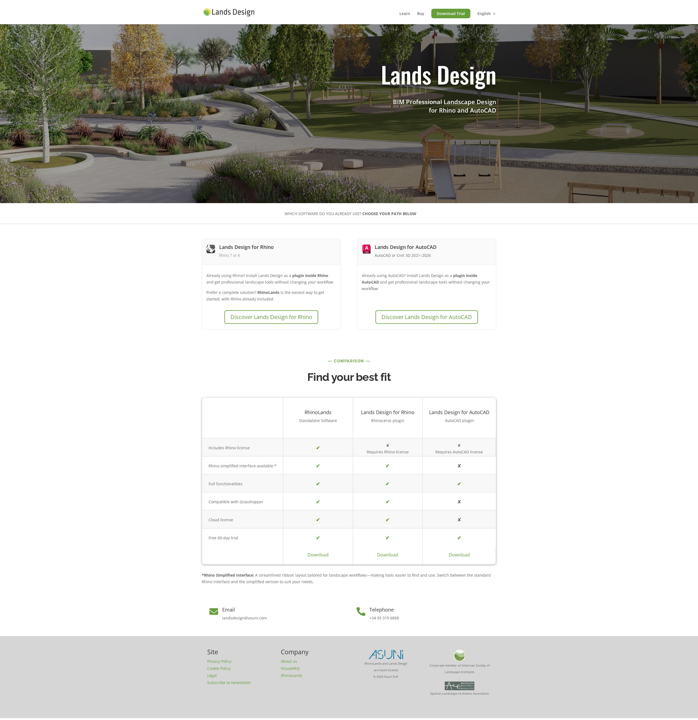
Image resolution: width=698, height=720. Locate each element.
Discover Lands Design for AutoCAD (426, 317)
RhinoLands (291, 675)
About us (289, 661)
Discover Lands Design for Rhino (271, 317)
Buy (420, 14)
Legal (212, 675)
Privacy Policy (219, 661)
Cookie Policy (219, 668)
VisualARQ (290, 668)
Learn (404, 14)
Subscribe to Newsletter (229, 682)
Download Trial (451, 13)
